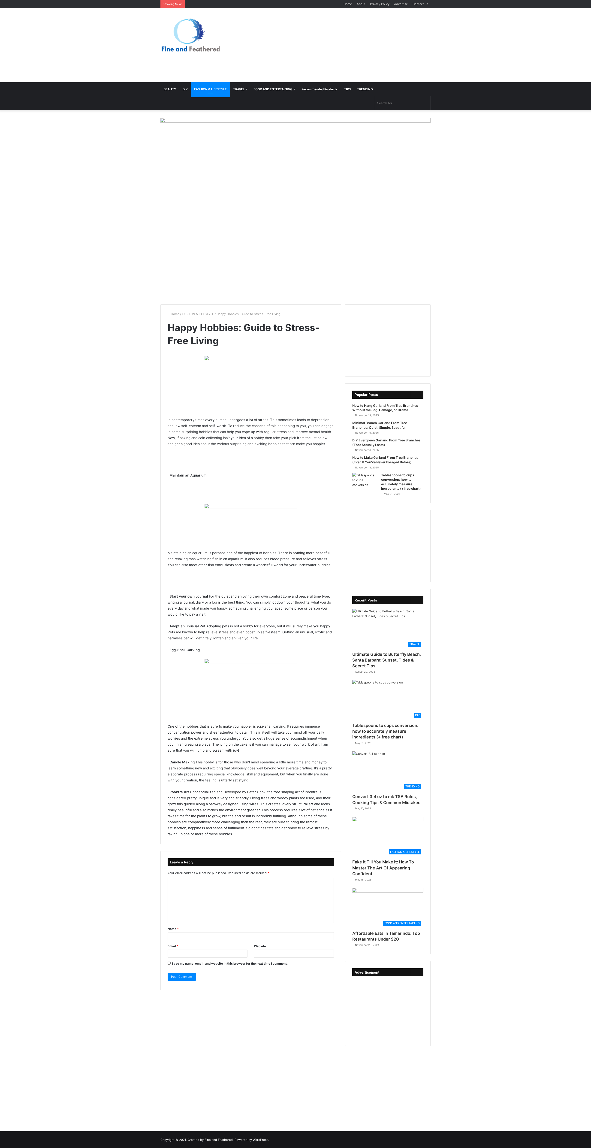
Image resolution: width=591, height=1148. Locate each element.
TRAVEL (238, 89)
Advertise (401, 4)
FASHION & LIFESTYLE (210, 89)
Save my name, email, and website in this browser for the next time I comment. (230, 963)
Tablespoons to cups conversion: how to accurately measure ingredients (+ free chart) (385, 731)
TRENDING (365, 89)
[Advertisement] (342, 45)
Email (173, 946)
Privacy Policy (379, 4)
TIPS (347, 89)
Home (348, 4)
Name (173, 929)
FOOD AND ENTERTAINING (272, 89)
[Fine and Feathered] (190, 35)
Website (260, 946)
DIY (185, 89)
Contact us (420, 4)
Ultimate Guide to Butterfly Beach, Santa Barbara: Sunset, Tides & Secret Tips (386, 660)
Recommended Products (320, 89)
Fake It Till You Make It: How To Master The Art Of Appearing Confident (383, 867)
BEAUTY (170, 89)
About (361, 4)
